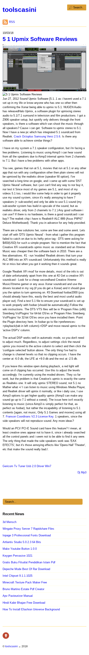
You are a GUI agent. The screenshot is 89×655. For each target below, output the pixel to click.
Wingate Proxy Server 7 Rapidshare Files (28, 528)
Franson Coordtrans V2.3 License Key (29, 416)
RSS (12, 22)
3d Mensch (9, 522)
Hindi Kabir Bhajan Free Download (24, 602)
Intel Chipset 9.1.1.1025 (17, 575)
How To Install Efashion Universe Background (31, 609)
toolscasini (19, 9)
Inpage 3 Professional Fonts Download (27, 535)
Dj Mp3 (82, 472)
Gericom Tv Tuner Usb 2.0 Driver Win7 (27, 466)
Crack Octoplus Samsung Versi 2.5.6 (37, 136)
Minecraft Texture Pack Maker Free (25, 582)
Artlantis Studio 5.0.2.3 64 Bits (22, 542)
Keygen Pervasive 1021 (17, 555)
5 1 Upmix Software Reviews (40, 39)
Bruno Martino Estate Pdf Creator (23, 589)
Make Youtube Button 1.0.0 (20, 548)
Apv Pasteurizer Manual (18, 595)
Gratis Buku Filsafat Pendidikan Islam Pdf (29, 562)
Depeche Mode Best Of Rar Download (26, 569)
